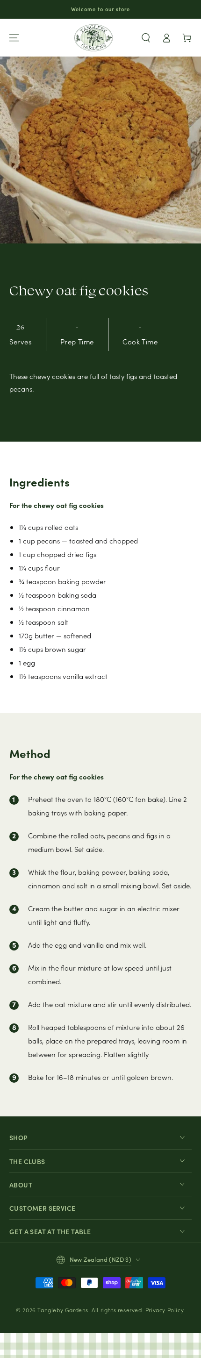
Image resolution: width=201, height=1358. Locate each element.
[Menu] (14, 38)
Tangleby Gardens (62, 1310)
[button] (146, 38)
